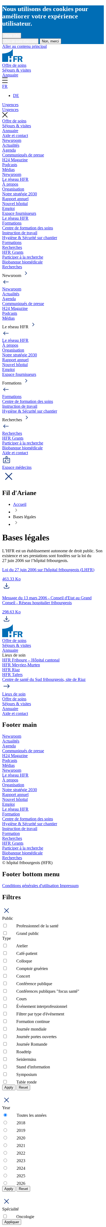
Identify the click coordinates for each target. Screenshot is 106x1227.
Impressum (69, 885)
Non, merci (50, 41)
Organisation (13, 189)
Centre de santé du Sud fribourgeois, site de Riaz (44, 679)
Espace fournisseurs (19, 213)
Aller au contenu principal (24, 46)
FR (5, 86)
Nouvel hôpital (15, 203)
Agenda (9, 150)
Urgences (10, 104)
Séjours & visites (16, 70)
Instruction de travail (19, 232)
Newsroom (11, 140)
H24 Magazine (15, 160)
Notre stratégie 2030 (19, 194)
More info (11, 36)
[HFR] (12, 60)
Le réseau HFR (15, 179)
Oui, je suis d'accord (20, 41)
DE (16, 95)
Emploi (8, 208)
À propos (10, 184)
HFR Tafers (12, 674)
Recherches (12, 247)
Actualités (10, 145)
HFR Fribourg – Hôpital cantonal (31, 660)
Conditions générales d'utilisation (31, 885)
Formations (11, 223)
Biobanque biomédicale (22, 262)
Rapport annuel (15, 198)
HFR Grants (12, 252)
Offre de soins (14, 65)
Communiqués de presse (23, 155)
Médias (8, 169)
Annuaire (10, 75)
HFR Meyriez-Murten (21, 665)
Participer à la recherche (22, 257)
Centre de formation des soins (27, 228)
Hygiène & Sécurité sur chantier (29, 237)
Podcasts (9, 164)
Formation (11, 814)
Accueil (19, 504)
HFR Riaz (11, 669)
